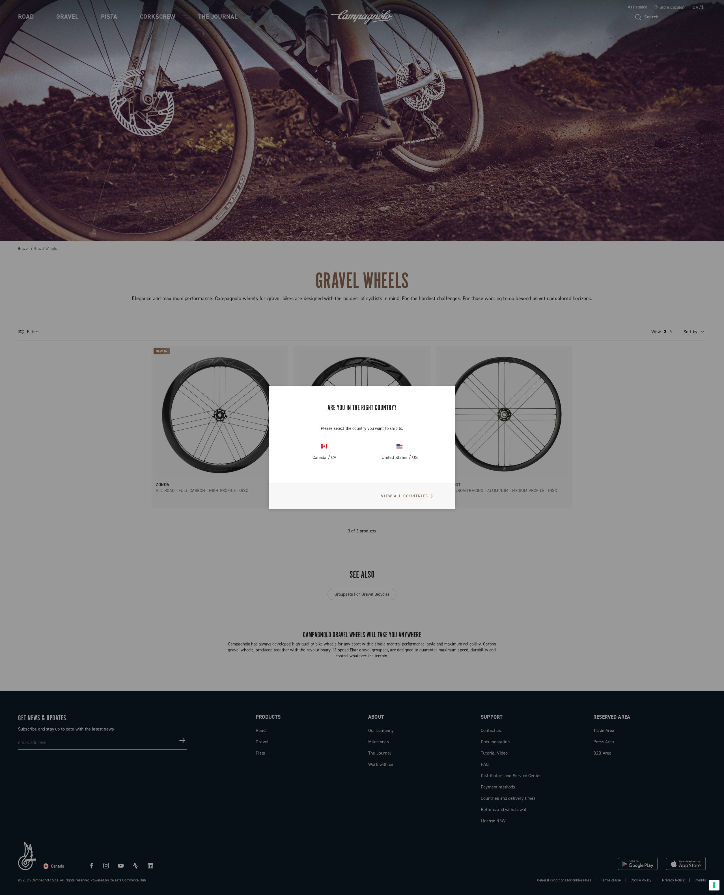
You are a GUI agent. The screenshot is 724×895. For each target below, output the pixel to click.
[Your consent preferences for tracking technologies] (714, 885)
